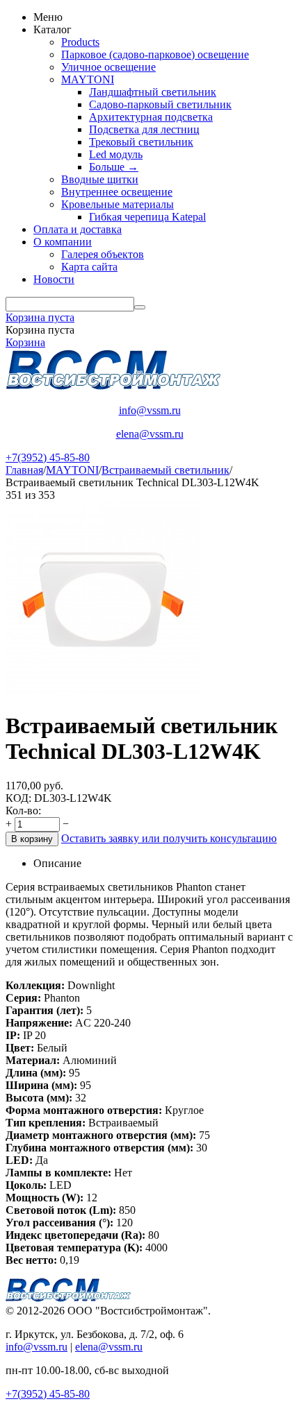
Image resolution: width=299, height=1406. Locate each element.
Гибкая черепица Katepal (147, 217)
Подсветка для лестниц (144, 129)
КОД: (18, 798)
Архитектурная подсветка (151, 117)
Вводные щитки (99, 179)
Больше (113, 167)
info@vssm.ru (150, 410)
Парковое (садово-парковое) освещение (155, 54)
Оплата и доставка (77, 229)
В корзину (32, 839)
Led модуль (116, 154)
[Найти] (139, 307)
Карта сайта (89, 267)
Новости (53, 279)
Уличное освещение (108, 67)
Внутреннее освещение (116, 192)
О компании (62, 242)
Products (80, 42)
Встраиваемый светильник (165, 470)
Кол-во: (23, 810)
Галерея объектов (102, 254)
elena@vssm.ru (150, 434)
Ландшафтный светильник (152, 92)
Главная (24, 470)
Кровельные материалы (117, 204)
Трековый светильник (141, 142)
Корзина (25, 342)
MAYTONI (87, 79)
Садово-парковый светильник (160, 104)
